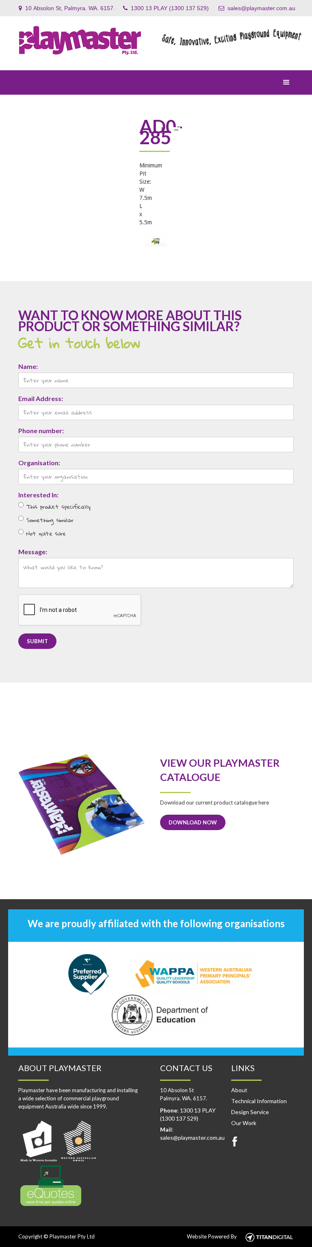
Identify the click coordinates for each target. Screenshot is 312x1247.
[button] (286, 82)
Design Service (250, 1111)
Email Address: (40, 398)
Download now (193, 822)
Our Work (243, 1122)
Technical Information (259, 1100)
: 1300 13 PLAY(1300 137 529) (188, 1114)
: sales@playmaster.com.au (191, 1133)
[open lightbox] (156, 240)
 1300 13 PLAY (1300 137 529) (166, 8)
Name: (28, 366)
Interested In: (38, 495)
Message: (32, 551)
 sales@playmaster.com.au (257, 8)
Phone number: (41, 430)
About (239, 1090)
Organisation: (39, 462)
